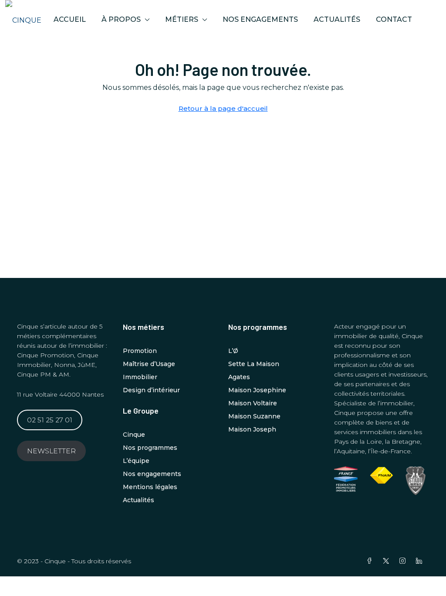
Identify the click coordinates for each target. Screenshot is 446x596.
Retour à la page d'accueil (223, 108)
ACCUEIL (70, 19)
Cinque (134, 434)
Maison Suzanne (254, 416)
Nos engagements (260, 19)
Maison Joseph (252, 429)
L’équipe (136, 461)
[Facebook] (371, 561)
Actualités (337, 19)
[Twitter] (387, 561)
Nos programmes (150, 448)
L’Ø (233, 351)
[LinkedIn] (421, 561)
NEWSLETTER (51, 451)
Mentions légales (150, 487)
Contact (394, 19)
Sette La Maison (253, 364)
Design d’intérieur (151, 390)
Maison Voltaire (252, 403)
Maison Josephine (257, 390)
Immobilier (140, 377)
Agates (239, 377)
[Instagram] (404, 561)
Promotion (140, 351)
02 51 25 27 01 (49, 420)
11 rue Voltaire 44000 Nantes (60, 394)
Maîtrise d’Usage (149, 364)
